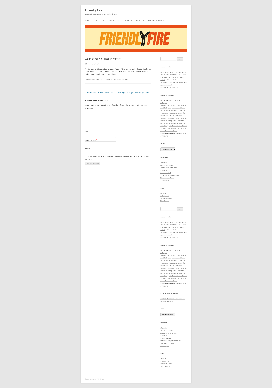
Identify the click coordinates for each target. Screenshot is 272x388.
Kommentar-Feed (166, 198)
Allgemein (116, 79)
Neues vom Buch (165, 173)
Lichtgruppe (164, 87)
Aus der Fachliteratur (167, 165)
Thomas (163, 128)
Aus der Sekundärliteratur (168, 168)
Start (87, 20)
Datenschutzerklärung (156, 20)
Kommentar (90, 108)
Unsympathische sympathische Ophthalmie (134, 93)
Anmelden (163, 193)
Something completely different (170, 175)
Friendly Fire (93, 10)
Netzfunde (163, 170)
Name (88, 132)
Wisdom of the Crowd (167, 178)
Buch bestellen (98, 20)
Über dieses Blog (114, 20)
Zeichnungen (164, 180)
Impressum (140, 20)
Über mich (128, 20)
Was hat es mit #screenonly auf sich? (99, 93)
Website (88, 148)
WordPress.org (165, 201)
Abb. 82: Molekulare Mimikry (178, 126)
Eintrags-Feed (164, 196)
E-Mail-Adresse (91, 140)
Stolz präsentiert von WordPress (94, 379)
